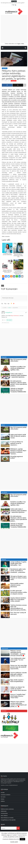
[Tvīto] (18, 85)
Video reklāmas (4, 815)
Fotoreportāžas (4, 813)
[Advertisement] (14, 29)
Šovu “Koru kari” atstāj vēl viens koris (18, 613)
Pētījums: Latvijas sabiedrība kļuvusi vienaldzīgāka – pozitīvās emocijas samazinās (17, 653)
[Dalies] (7, 85)
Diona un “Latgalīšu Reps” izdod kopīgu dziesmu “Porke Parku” (18, 696)
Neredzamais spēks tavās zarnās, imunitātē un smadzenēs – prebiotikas (18, 570)
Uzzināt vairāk (14, 842)
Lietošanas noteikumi (5, 794)
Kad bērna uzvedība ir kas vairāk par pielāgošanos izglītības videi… (18, 368)
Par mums (3, 797)
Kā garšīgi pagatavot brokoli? (16, 457)
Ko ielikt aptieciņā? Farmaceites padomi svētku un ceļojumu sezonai (18, 592)
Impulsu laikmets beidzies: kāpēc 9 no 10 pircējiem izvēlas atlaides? (18, 599)
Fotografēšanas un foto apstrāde (8, 820)
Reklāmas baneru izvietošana (7, 809)
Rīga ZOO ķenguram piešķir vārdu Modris (18, 360)
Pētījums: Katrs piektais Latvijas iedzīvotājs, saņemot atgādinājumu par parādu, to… (18, 704)
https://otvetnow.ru (15, 315)
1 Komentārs (13, 80)
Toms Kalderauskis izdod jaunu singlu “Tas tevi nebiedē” (17, 659)
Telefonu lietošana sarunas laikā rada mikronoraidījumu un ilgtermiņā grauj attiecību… (18, 607)
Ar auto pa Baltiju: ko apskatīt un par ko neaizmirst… (16, 443)
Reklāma (3, 801)
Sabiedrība (5, 68)
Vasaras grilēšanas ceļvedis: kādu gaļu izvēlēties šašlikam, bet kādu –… (18, 674)
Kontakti (2, 792)
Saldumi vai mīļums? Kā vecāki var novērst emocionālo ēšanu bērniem (18, 688)
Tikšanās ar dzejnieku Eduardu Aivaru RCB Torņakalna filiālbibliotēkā (18, 390)
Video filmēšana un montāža (7, 817)
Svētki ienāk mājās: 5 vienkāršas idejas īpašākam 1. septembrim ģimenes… (18, 375)
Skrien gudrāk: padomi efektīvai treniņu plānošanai (17, 585)
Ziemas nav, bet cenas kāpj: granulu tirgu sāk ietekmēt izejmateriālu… (18, 667)
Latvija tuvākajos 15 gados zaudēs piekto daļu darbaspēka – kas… (18, 563)
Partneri (2, 799)
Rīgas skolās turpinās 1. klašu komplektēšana (17, 680)
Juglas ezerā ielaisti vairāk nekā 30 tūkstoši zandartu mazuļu (18, 436)
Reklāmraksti (3, 811)
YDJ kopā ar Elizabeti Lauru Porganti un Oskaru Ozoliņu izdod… (18, 577)
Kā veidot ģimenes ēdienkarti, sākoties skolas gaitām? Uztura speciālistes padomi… (18, 383)
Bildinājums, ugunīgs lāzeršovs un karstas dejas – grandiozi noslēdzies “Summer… (18, 451)
